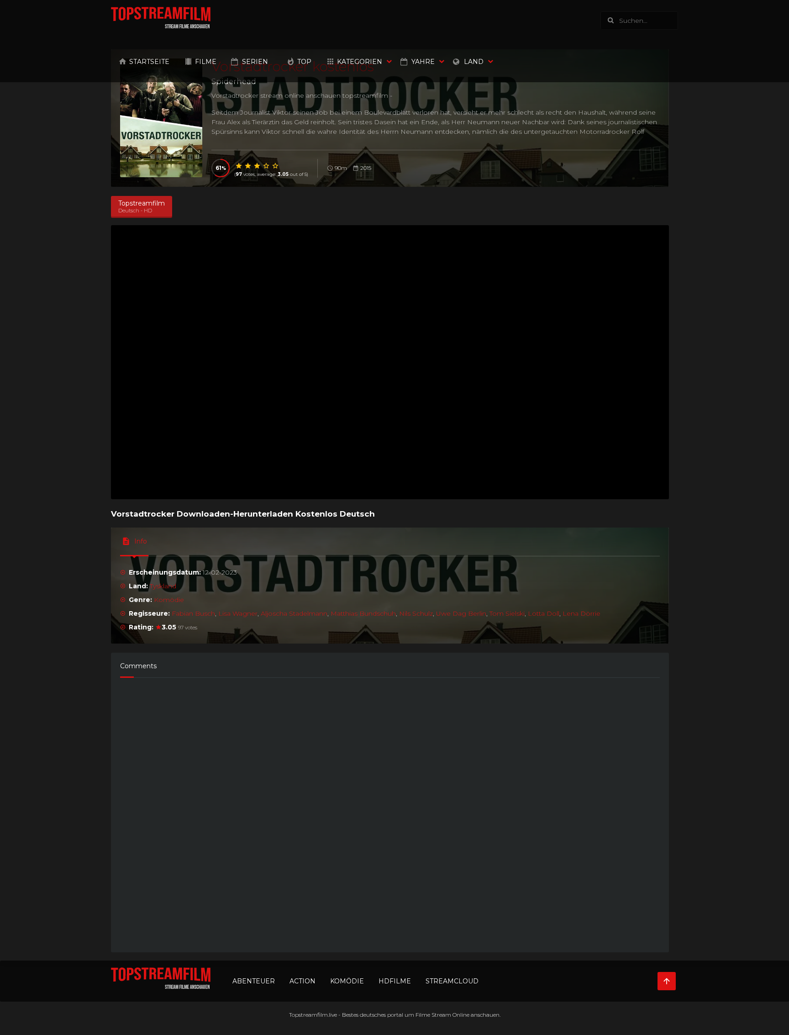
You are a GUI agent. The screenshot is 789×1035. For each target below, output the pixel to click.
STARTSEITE (149, 62)
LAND (474, 62)
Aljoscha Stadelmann (294, 613)
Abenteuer (253, 981)
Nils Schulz (416, 613)
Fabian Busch (193, 613)
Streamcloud (452, 981)
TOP (304, 62)
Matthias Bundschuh (363, 613)
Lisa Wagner (238, 613)
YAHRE (423, 62)
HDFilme (395, 981)
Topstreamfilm (308, 1014)
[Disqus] (390, 811)
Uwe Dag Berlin (461, 613)
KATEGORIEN (359, 62)
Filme (205, 62)
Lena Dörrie (581, 613)
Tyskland (163, 586)
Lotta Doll (543, 613)
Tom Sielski (507, 613)
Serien (255, 62)
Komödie (169, 600)
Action (302, 981)
